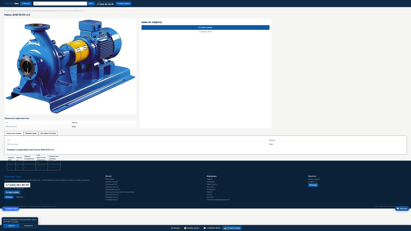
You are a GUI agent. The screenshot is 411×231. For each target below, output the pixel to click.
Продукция (211, 182)
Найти (91, 3)
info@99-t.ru (19, 197)
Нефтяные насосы (112, 187)
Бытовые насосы (112, 200)
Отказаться (28, 226)
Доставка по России (48, 133)
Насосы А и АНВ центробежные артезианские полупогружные (46, 11)
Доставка (210, 187)
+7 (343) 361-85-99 (205, 32)
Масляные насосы (112, 194)
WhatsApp (9, 197)
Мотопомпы (110, 179)
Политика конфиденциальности (218, 200)
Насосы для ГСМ (111, 184)
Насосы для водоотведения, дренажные (120, 192)
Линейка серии (31, 133)
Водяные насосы (17, 11)
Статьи (209, 194)
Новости (210, 192)
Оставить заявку (123, 3)
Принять (11, 226)
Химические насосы (113, 189)
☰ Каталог (26, 3)
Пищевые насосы (112, 197)
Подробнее (14, 221)
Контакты (210, 197)
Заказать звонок (314, 179)
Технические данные (14, 133)
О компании (211, 189)
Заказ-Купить (212, 184)
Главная (7, 11)
